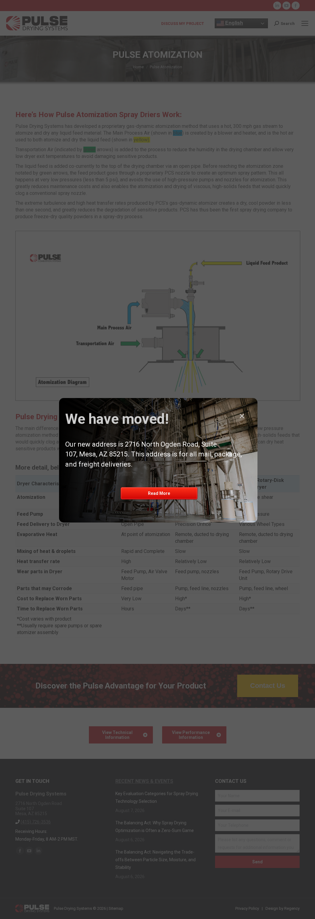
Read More (159, 493)
